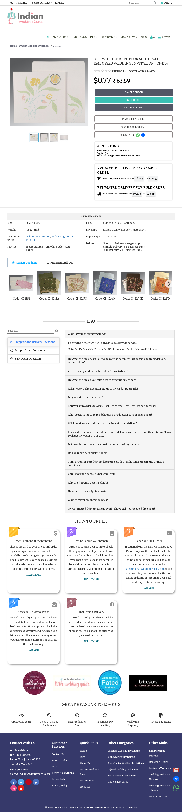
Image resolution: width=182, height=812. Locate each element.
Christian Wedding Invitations (124, 750)
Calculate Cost (133, 107)
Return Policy (59, 779)
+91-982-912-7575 (21, 763)
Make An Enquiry (134, 126)
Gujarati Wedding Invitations (123, 769)
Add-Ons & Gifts (84, 37)
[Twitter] (21, 782)
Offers (167, 2)
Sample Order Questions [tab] (29, 350)
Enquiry (60, 2)
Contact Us (58, 754)
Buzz (143, 37)
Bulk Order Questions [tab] (27, 358)
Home (83, 750)
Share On (128, 134)
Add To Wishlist (134, 118)
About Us (85, 763)
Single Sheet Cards (118, 781)
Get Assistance (19, 2)
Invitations (60, 37)
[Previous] (13, 285)
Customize (108, 37)
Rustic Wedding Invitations (122, 775)
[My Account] (152, 37)
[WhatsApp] (138, 134)
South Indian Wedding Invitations (126, 763)
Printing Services (158, 796)
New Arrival (129, 37)
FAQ (54, 766)
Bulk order (133, 100)
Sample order (134, 92)
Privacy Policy (59, 785)
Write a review (146, 71)
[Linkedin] (36, 782)
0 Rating (117, 71)
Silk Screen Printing (38, 236)
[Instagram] (13, 788)
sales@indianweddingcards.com (144, 568)
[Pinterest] (28, 782)
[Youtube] (21, 788)
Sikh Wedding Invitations (121, 757)
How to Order (59, 760)
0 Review (130, 71)
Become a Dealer (158, 762)
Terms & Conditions (63, 773)
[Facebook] (13, 782)
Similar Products (26, 262)
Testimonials (87, 780)
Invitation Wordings (160, 768)
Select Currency (41, 2)
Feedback (85, 786)
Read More (33, 574)
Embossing (58, 236)
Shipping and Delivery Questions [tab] (34, 342)
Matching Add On (62, 262)
